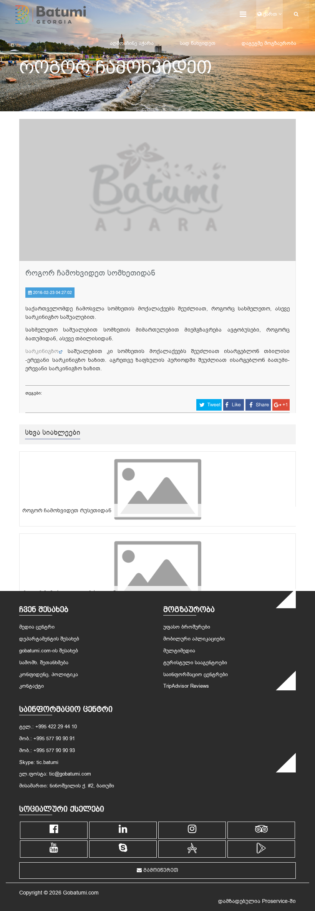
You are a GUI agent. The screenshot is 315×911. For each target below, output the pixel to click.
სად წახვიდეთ (198, 43)
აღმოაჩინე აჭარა (132, 43)
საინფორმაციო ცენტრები (195, 674)
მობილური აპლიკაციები (194, 638)
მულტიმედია (179, 650)
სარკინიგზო (41, 351)
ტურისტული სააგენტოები (195, 662)
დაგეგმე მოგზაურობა (269, 43)
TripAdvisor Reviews (186, 686)
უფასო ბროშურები (186, 627)
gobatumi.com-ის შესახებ (48, 650)
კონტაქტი (31, 686)
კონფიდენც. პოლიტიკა (48, 674)
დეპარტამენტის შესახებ (49, 638)
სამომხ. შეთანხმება (43, 662)
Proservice (275, 901)
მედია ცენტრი (37, 627)
